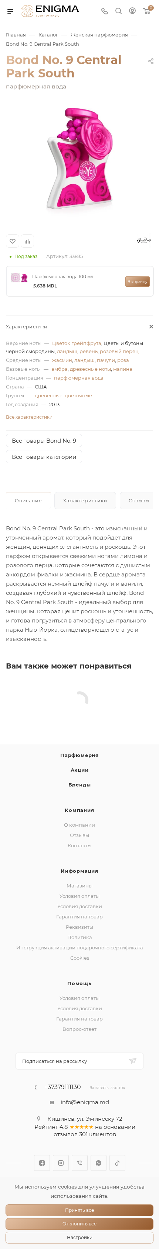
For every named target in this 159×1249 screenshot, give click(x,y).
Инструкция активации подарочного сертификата (79, 947)
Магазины (79, 886)
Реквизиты (79, 927)
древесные (48, 395)
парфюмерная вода (79, 378)
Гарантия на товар (79, 917)
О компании (79, 825)
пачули (106, 360)
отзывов (66, 1134)
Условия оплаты (79, 896)
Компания (79, 810)
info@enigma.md (85, 1102)
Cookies (79, 958)
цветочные (78, 395)
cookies (67, 1187)
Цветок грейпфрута (76, 343)
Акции (80, 770)
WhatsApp (98, 1163)
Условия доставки (79, 906)
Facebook (42, 1163)
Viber (80, 1163)
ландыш (67, 351)
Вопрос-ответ (79, 1029)
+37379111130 (62, 1087)
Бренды (79, 785)
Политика (79, 937)
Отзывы (79, 835)
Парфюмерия (79, 755)
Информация (79, 871)
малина (122, 369)
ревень (89, 351)
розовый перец (119, 351)
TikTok (117, 1163)
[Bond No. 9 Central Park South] (79, 163)
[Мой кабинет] (132, 11)
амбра (59, 369)
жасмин (62, 360)
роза (123, 360)
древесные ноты (90, 369)
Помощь (79, 983)
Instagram (61, 1163)
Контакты (79, 845)
